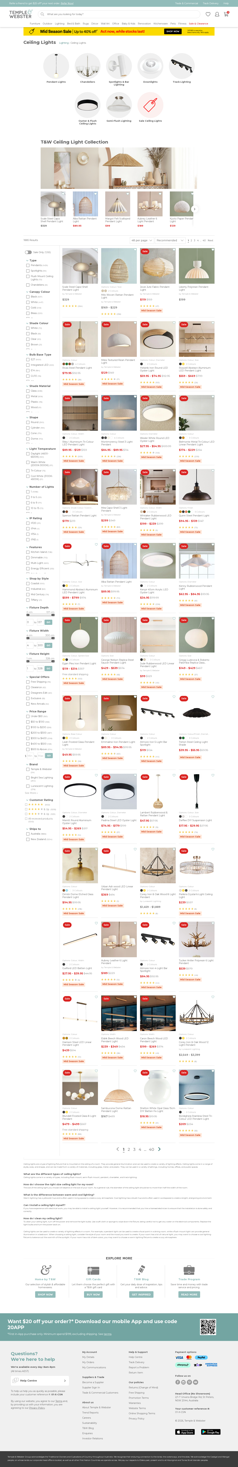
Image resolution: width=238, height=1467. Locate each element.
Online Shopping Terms (142, 1413)
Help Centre (135, 1357)
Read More (189, 1294)
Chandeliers (87, 81)
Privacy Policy (37, 1407)
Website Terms (137, 1408)
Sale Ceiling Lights (150, 120)
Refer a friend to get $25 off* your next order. (41, 3)
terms (107, 1334)
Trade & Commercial (186, 3)
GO (48, 622)
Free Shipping (136, 1392)
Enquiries (87, 1433)
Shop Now (45, 1294)
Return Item (136, 1372)
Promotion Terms (139, 1397)
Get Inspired (141, 1294)
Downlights (150, 81)
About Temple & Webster (96, 1407)
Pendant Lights (56, 81)
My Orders (88, 1362)
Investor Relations (92, 1438)
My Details (88, 1357)
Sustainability (89, 1423)
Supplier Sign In (91, 1387)
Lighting (64, 42)
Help (226, 3)
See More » (31, 793)
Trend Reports (90, 1412)
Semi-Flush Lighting (119, 120)
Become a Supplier (93, 1382)
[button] (196, 209)
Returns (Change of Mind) (143, 1387)
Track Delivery (211, 3)
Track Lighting (182, 81)
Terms (58, 1401)
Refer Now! (67, 3)
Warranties (135, 1403)
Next (211, 240)
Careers (86, 1417)
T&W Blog (88, 1428)
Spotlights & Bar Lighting (119, 83)
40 (204, 240)
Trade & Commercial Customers (100, 1392)
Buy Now (93, 1294)
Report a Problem (139, 1367)
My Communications (94, 1367)
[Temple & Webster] (21, 14)
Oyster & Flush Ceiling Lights (88, 122)
